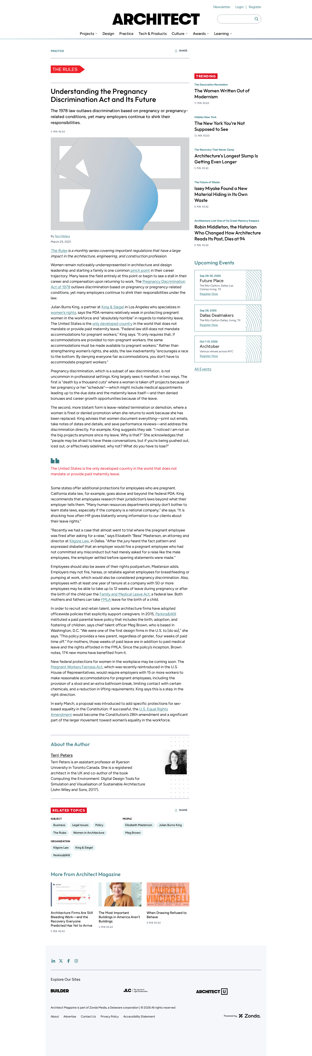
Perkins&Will (165, 614)
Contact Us (88, 1016)
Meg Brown (133, 833)
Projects (87, 33)
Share (183, 50)
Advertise (69, 1016)
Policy (99, 825)
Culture (178, 33)
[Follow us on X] (60, 960)
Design (108, 33)
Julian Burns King (170, 825)
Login (239, 7)
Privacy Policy (110, 1016)
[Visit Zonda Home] (242, 1016)
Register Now (209, 294)
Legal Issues (80, 825)
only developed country (112, 323)
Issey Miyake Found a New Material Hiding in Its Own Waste (220, 194)
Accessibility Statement (139, 1016)
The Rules (59, 250)
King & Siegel (112, 307)
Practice (126, 33)
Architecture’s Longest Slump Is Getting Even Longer (226, 159)
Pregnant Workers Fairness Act (77, 667)
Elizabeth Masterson (138, 825)
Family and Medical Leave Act (125, 594)
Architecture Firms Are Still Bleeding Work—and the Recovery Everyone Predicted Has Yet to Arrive (72, 919)
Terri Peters (62, 236)
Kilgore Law (79, 541)
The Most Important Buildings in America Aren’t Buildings (119, 917)
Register (255, 7)
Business (59, 825)
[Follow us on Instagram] (76, 960)
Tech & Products (153, 33)
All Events (202, 369)
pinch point (140, 270)
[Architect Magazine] (156, 19)
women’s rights (63, 312)
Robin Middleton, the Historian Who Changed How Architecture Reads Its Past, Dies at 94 (227, 233)
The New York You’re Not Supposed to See (219, 126)
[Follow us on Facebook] (68, 960)
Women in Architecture (88, 833)
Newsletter (221, 7)
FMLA (106, 599)
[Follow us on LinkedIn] (53, 960)
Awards (199, 33)
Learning (221, 33)
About (55, 1016)
